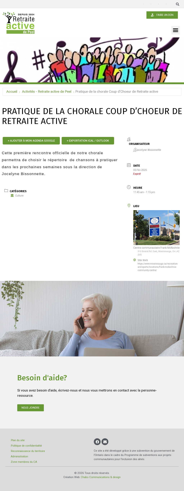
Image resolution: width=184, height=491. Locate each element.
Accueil (11, 91)
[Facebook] (97, 441)
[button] (178, 4)
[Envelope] (105, 441)
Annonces (143, 4)
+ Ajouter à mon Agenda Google (31, 140)
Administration (19, 456)
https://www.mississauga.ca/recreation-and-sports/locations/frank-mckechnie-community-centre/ (158, 267)
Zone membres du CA (24, 461)
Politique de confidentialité (26, 445)
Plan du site (18, 440)
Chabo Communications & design (101, 477)
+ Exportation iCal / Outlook (88, 140)
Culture (19, 195)
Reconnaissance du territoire (28, 451)
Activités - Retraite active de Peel (46, 91)
